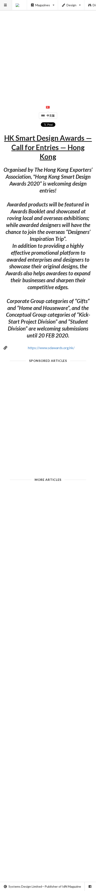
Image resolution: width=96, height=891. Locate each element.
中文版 (51, 115)
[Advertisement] (48, 48)
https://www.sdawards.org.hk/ (51, 348)
